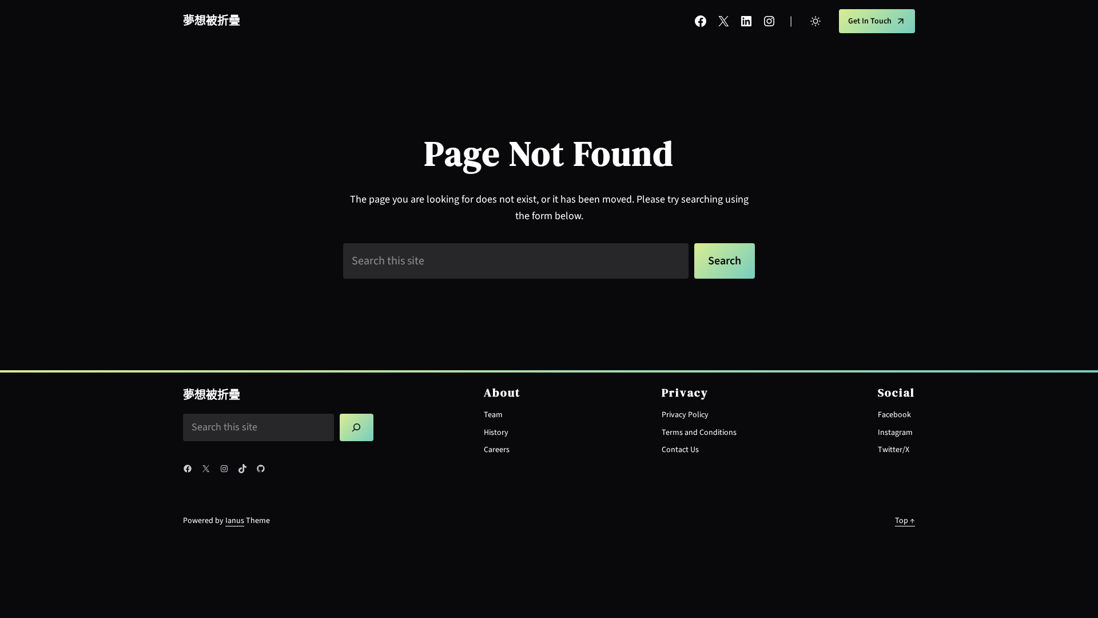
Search (724, 261)
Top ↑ (905, 520)
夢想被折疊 (211, 21)
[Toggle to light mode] (815, 21)
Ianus (234, 520)
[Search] (357, 427)
